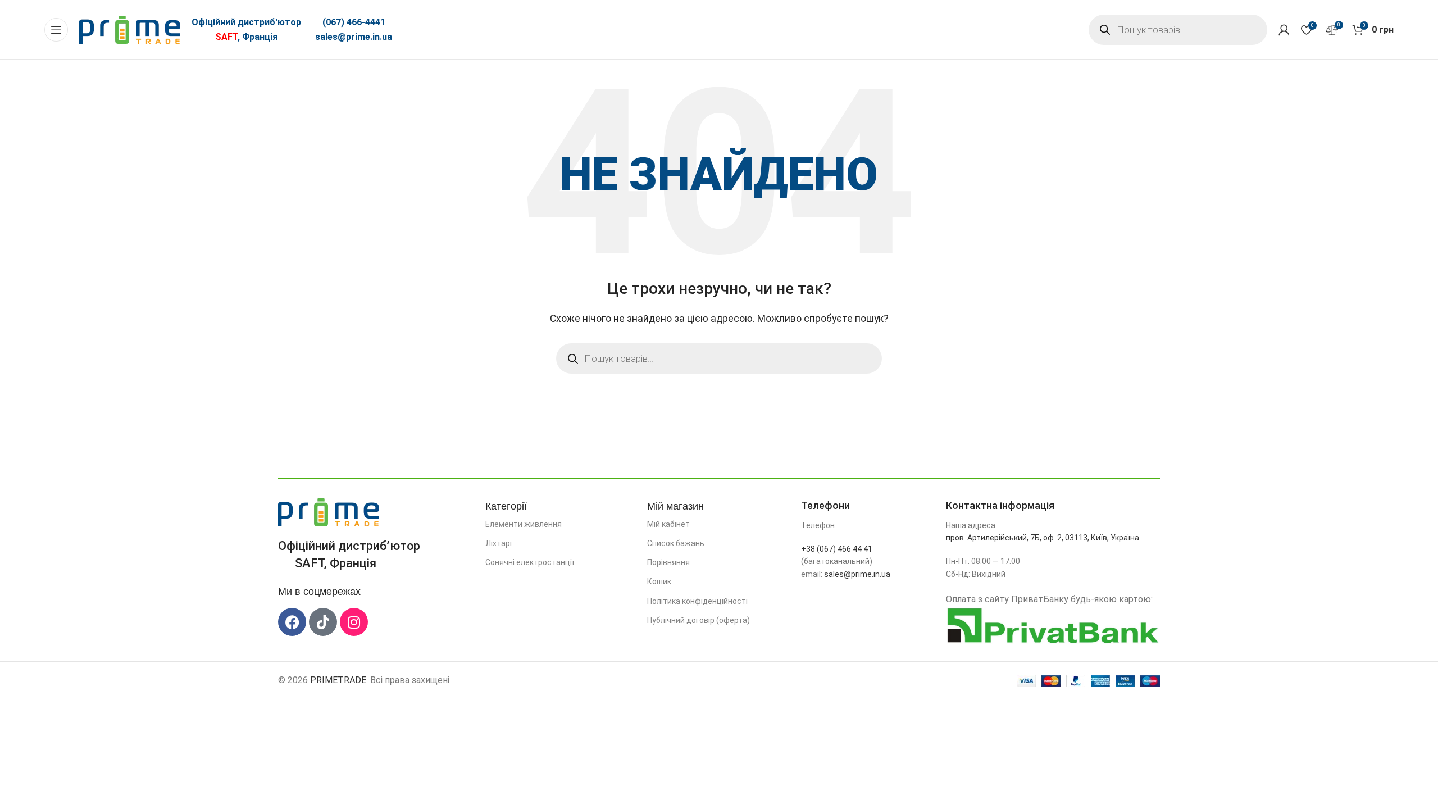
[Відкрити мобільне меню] (56, 30)
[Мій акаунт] (1284, 30)
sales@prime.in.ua (353, 36)
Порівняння (668, 562)
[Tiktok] (323, 622)
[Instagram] (354, 622)
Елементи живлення (523, 524)
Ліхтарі (498, 543)
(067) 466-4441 (353, 22)
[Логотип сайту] (129, 29)
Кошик (659, 581)
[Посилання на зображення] (328, 511)
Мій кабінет (668, 524)
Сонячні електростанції (529, 562)
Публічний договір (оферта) (698, 620)
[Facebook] (292, 622)
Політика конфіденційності (697, 601)
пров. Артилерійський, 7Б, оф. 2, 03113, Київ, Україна (1042, 537)
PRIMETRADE (338, 680)
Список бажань (675, 543)
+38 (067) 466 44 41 (836, 548)
